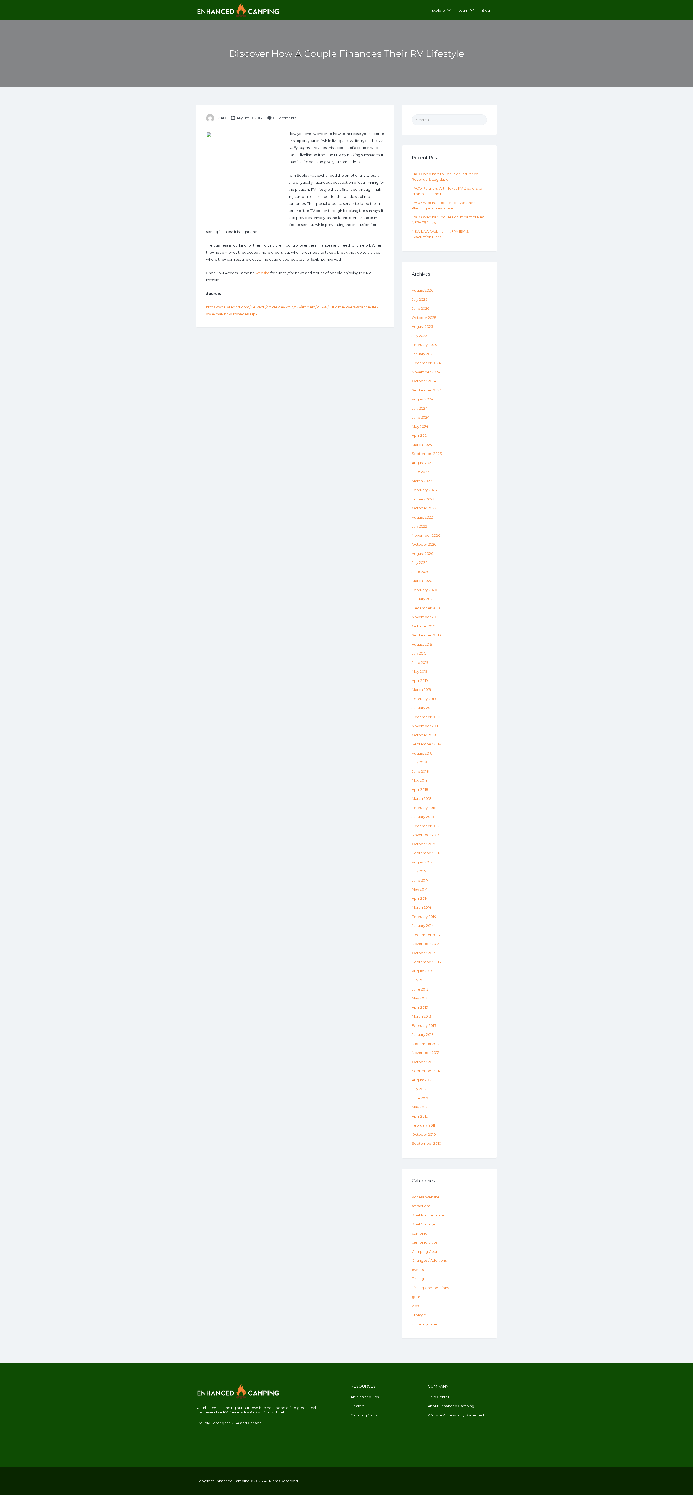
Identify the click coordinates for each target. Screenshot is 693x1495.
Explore (438, 10)
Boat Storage (424, 1224)
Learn (463, 10)
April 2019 (420, 680)
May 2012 (419, 1107)
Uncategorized (425, 1324)
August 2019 (422, 644)
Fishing (418, 1278)
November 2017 (425, 835)
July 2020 (420, 562)
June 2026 (420, 308)
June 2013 (420, 989)
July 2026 (419, 299)
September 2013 (426, 962)
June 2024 (420, 417)
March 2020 (422, 580)
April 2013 (420, 1007)
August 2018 (422, 753)
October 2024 (424, 381)
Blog (486, 10)
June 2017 (420, 880)
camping (419, 1233)
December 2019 (426, 608)
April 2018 (420, 789)
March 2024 (422, 444)
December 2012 (426, 1043)
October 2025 (424, 317)
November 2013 (425, 943)
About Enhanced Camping (451, 1406)
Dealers (357, 1406)
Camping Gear (424, 1251)
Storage (419, 1315)
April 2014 (420, 898)
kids (415, 1306)
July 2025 (419, 336)
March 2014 (421, 907)
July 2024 (419, 408)
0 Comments (284, 118)
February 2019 (424, 699)
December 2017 (426, 826)
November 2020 (426, 535)
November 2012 (425, 1052)
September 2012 (426, 1071)
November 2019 (425, 617)
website (263, 273)
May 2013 (419, 998)
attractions (421, 1206)
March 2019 (421, 689)
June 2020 (421, 571)
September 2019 (426, 635)
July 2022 (419, 526)
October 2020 (424, 544)
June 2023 (420, 472)
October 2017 (423, 844)
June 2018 (420, 771)
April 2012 (420, 1116)
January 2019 (423, 708)
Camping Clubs (364, 1415)
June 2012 (420, 1098)
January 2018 (423, 816)
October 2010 (424, 1134)
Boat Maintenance (428, 1215)
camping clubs (424, 1242)
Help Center (438, 1397)
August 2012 (422, 1080)
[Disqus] (295, 405)
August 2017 (422, 862)
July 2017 (419, 871)
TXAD (221, 118)
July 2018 (419, 762)
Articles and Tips (365, 1397)
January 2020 (423, 599)
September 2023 (427, 453)
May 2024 (420, 426)
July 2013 (419, 980)
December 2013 (426, 935)
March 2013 (421, 1016)
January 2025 (423, 354)
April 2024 (420, 435)
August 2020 (422, 553)
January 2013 (423, 1034)
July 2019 (419, 653)
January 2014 (423, 925)
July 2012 (419, 1089)
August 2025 (422, 326)
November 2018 (426, 726)
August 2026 (422, 290)
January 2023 (423, 499)
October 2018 (424, 735)
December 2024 (426, 363)
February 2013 (424, 1025)
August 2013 (422, 971)
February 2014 (424, 916)
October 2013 (424, 953)
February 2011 (423, 1125)
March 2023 (422, 481)
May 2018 (420, 780)
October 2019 (424, 626)
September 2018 (426, 744)
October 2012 (423, 1062)
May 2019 (419, 671)
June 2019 (420, 662)
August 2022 (422, 517)
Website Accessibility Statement (456, 1415)
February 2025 (424, 344)
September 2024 (427, 390)
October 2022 (424, 508)
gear (416, 1297)
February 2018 (424, 807)
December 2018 (426, 717)
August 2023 (422, 463)
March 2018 (422, 798)
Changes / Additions (429, 1260)
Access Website (426, 1197)
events (418, 1269)
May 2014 (419, 889)
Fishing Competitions (430, 1288)
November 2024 (426, 372)
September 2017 (426, 853)
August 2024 (422, 399)
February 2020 (424, 590)
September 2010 (426, 1143)
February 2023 (424, 490)
